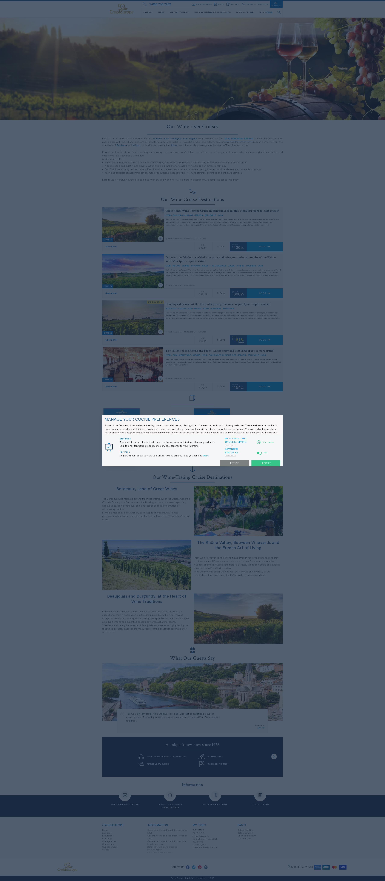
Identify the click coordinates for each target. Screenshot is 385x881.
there (206, 455)
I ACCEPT (266, 463)
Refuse (234, 463)
